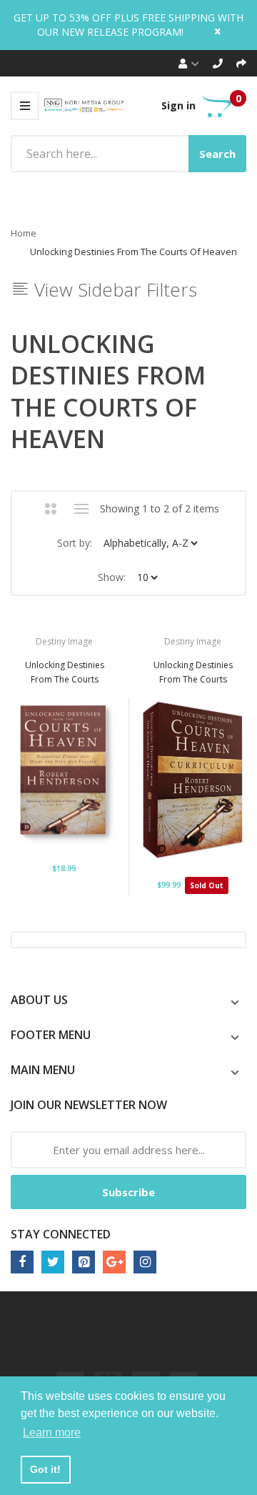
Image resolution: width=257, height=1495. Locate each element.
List (81, 508)
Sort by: (74, 543)
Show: (112, 577)
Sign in (178, 105)
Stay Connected (61, 1234)
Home (23, 233)
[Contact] (218, 63)
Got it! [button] (45, 1469)
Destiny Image (64, 641)
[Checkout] (241, 63)
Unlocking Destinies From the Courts (64, 672)
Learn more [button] (52, 1432)
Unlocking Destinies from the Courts (193, 672)
